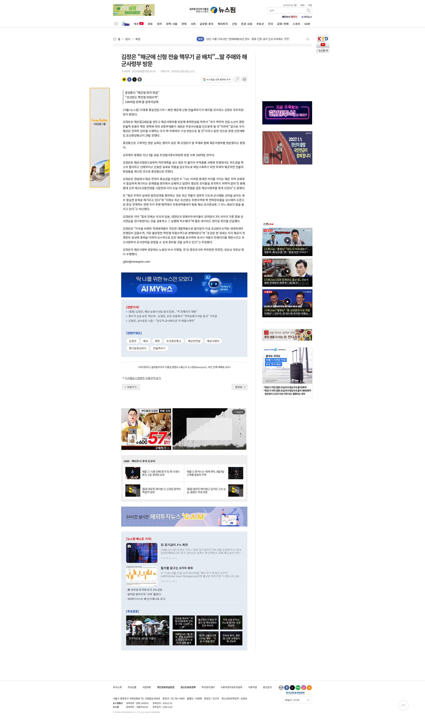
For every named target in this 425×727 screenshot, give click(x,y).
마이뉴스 (306, 16)
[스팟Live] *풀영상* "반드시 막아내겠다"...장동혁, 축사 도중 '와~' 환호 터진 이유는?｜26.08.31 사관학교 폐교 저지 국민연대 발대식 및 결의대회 (287, 250)
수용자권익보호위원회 (231, 687)
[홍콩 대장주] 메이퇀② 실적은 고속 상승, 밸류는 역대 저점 (206, 490)
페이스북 (129, 79)
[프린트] (244, 79)
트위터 (134, 79)
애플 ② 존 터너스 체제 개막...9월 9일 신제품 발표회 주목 (205, 473)
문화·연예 (283, 24)
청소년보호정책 (188, 687)
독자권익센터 (208, 687)
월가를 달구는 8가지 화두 (177, 568)
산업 (234, 24)
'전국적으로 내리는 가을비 (142, 638)
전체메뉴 (116, 24)
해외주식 (289, 16)
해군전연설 (194, 341)
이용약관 (252, 687)
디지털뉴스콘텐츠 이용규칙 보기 (143, 378)
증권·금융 (246, 24)
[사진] (141, 552)
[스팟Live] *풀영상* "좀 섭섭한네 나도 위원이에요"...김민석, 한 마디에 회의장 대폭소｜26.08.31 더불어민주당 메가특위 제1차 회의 (287, 312)
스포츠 (296, 24)
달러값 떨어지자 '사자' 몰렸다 (144, 594)
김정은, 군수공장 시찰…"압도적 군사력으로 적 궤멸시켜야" (161, 320)
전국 (270, 24)
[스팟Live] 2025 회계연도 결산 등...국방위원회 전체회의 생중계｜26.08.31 (286, 281)
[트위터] (292, 687)
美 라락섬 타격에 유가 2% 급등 (145, 589)
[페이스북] (286, 687)
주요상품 (132, 687)
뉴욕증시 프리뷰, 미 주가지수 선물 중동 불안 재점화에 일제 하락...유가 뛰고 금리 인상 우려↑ (254, 39)
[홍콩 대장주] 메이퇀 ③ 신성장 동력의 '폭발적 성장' (161, 490)
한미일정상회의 (137, 348)
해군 (145, 341)
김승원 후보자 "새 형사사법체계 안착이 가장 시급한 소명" (184, 622)
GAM (307, 24)
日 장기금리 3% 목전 (174, 545)
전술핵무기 (159, 348)
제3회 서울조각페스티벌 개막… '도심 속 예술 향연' (207, 638)
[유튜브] (281, 687)
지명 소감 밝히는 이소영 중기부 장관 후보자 (231, 622)
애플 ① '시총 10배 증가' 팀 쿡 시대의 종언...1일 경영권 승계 (160, 473)
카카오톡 (124, 79)
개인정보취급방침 (165, 687)
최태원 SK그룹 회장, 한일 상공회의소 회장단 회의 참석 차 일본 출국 (183, 638)
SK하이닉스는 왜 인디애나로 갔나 (146, 599)
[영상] (287, 241)
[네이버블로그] (298, 687)
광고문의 (267, 687)
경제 (183, 24)
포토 (150, 24)
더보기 (307, 39)
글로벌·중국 (206, 24)
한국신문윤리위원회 (295, 693)
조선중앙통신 (173, 341)
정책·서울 (171, 24)
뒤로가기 (131, 387)
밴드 (139, 79)
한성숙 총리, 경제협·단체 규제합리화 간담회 (231, 638)
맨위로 (238, 387)
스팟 (268, 224)
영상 (136, 24)
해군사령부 (213, 341)
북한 (157, 341)
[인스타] (303, 687)
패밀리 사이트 (292, 700)
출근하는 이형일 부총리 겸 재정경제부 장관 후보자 (207, 622)
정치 (159, 24)
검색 (308, 10)
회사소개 (117, 687)
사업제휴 (146, 687)
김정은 (132, 341)
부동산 (260, 24)
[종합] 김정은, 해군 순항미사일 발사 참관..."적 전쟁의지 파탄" (162, 311)
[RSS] (309, 687)
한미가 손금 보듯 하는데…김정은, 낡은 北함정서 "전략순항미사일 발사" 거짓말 (172, 316)
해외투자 (223, 24)
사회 (193, 24)
